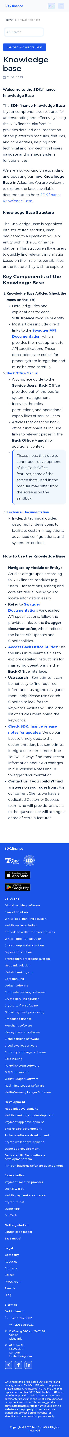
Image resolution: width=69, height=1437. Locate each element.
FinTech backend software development (34, 1165)
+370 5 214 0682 (20, 1318)
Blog (8, 1295)
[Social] (8, 1365)
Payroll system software (22, 1065)
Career (9, 1275)
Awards (10, 1288)
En (51, 6)
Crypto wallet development (24, 1142)
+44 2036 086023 (21, 1324)
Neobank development (21, 1108)
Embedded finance (18, 1019)
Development (15, 1102)
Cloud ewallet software (21, 1045)
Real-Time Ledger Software (24, 1085)
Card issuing (13, 1059)
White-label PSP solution (23, 939)
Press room (13, 1281)
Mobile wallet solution (21, 925)
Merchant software (18, 1025)
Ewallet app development (23, 1128)
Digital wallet (14, 1188)
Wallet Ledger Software (21, 1079)
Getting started (16, 1225)
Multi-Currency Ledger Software (28, 1092)
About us (11, 1261)
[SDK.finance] (14, 6)
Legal (9, 1248)
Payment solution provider (24, 1182)
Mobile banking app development (29, 1115)
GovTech (11, 1215)
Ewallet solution (16, 912)
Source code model (18, 1232)
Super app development (22, 1148)
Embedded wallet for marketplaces (30, 932)
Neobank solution (17, 965)
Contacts (11, 1268)
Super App (12, 1208)
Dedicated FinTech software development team (25, 1157)
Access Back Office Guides (32, 647)
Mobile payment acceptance (25, 1195)
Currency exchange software (25, 1052)
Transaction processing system (27, 959)
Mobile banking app (19, 972)
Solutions (12, 898)
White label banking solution (26, 919)
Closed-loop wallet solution (24, 945)
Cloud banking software (22, 1039)
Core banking (14, 979)
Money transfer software (22, 1032)
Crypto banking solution (22, 999)
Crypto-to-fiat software (21, 1005)
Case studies (14, 1175)
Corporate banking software (25, 992)
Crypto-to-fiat (14, 1202)
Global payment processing (24, 1012)
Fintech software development (27, 1135)
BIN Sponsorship (17, 1072)
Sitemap (11, 1304)
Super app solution (18, 952)
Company (12, 1255)
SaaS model (13, 1238)
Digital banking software (22, 905)
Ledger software (16, 985)
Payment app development (24, 1122)
